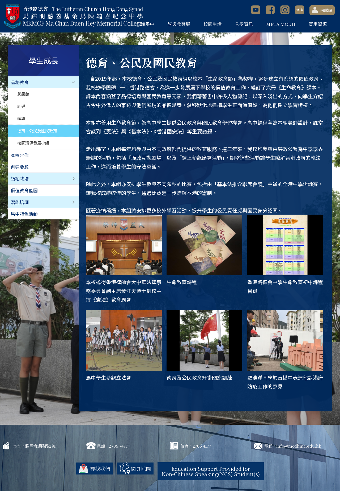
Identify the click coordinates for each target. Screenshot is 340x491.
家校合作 (20, 155)
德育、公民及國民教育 (37, 130)
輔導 (21, 118)
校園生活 (212, 24)
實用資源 (318, 24)
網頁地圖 (141, 468)
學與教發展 (179, 24)
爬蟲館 (23, 94)
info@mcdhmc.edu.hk (298, 446)
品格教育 (20, 82)
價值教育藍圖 (24, 190)
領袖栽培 (20, 178)
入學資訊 (244, 24)
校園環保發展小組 (33, 143)
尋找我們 (100, 468)
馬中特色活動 (24, 213)
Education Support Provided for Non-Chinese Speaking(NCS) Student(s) (211, 471)
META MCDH (280, 24)
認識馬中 (145, 24)
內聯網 (326, 10)
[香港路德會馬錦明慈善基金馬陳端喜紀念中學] (73, 17)
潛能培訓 (20, 202)
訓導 (21, 106)
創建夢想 (20, 166)
